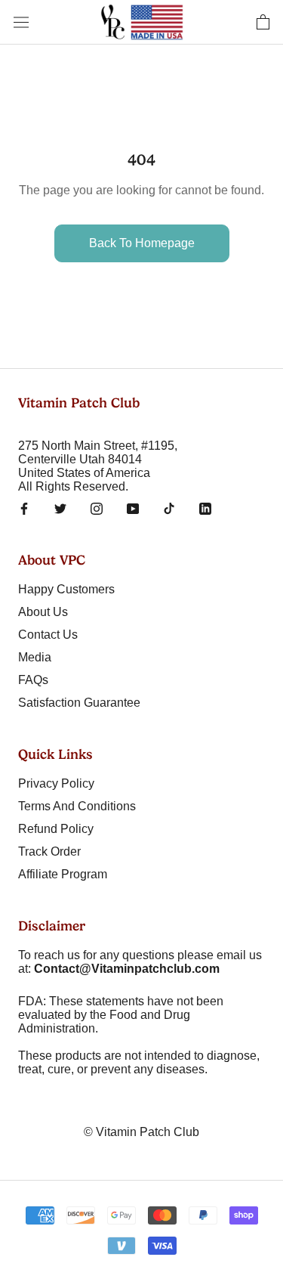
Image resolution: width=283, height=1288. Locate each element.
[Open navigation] (21, 22)
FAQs (33, 679)
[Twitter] (60, 509)
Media (34, 657)
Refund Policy (56, 828)
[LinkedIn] (205, 509)
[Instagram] (97, 509)
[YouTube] (133, 509)
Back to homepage (142, 243)
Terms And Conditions (77, 806)
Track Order (49, 851)
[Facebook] (24, 509)
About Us (43, 611)
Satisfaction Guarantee (79, 702)
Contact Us (48, 634)
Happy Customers (66, 589)
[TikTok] (169, 509)
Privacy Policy (56, 783)
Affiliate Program (62, 874)
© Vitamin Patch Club (141, 1131)
